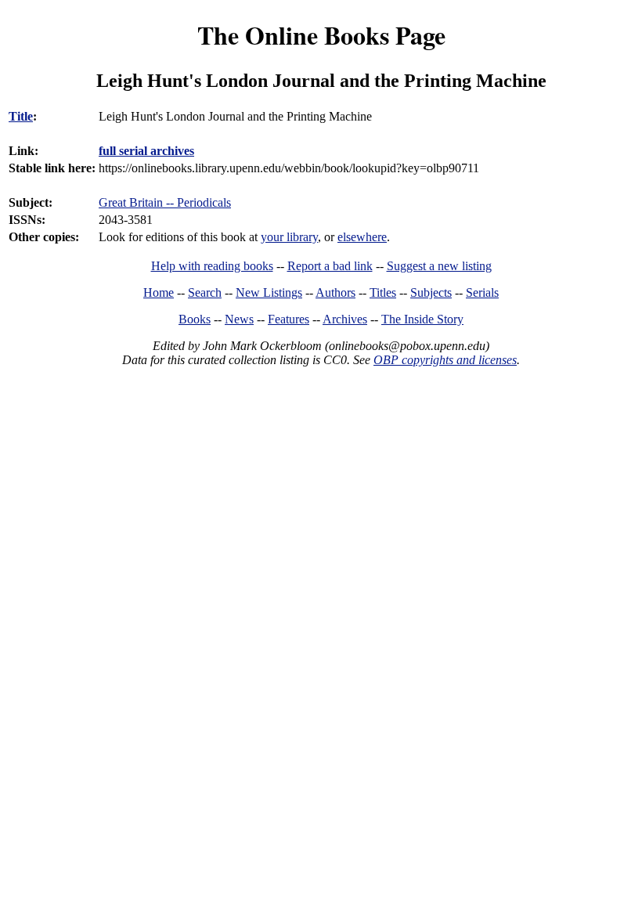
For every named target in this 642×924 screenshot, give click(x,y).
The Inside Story (422, 319)
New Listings (269, 292)
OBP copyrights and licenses (445, 359)
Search (205, 292)
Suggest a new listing (439, 266)
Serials (482, 292)
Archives (345, 319)
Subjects (431, 292)
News (239, 319)
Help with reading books (212, 266)
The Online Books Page (321, 34)
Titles (383, 292)
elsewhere (362, 237)
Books (195, 319)
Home (158, 292)
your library (289, 237)
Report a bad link (330, 266)
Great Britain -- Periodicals (165, 202)
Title (21, 116)
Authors (335, 292)
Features (288, 319)
